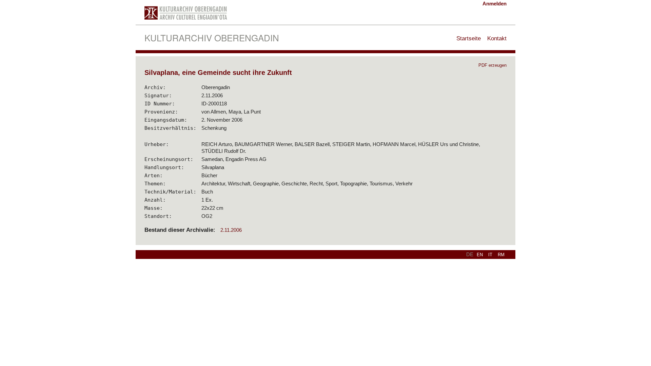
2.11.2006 (231, 230)
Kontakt (497, 38)
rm (501, 254)
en (480, 254)
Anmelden (494, 3)
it (490, 254)
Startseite (468, 38)
